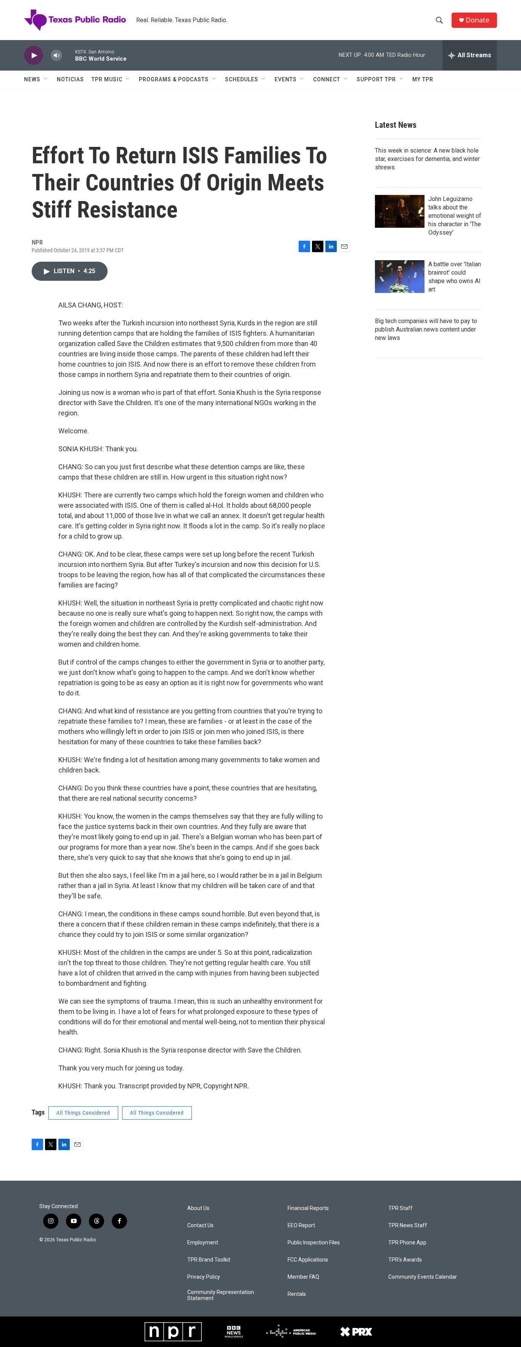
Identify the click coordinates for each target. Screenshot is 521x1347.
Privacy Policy (203, 1277)
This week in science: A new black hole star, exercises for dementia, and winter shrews (427, 159)
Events (286, 79)
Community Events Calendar (422, 1277)
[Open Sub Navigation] (46, 79)
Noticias (70, 79)
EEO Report (301, 1225)
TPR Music (107, 79)
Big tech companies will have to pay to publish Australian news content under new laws (426, 329)
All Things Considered (83, 1113)
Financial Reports (308, 1208)
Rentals (297, 1294)
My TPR (422, 79)
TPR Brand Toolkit (208, 1260)
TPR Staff (400, 1208)
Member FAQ (303, 1277)
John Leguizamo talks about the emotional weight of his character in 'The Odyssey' (454, 215)
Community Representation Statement (220, 1295)
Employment (202, 1243)
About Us (198, 1208)
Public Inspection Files (314, 1243)
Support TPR (376, 79)
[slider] (69, 55)
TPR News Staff (407, 1225)
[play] (33, 55)
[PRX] (356, 1331)
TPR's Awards (405, 1260)
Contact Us (200, 1225)
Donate (477, 20)
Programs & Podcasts (174, 79)
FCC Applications (308, 1260)
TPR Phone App (407, 1243)
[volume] (56, 55)
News (32, 79)
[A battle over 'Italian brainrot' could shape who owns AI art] (400, 276)
